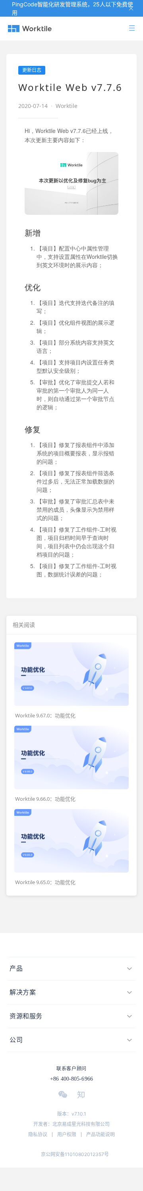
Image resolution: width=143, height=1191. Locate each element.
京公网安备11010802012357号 (75, 1154)
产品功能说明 (100, 1134)
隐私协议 (37, 1134)
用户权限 (66, 1134)
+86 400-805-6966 (71, 1079)
